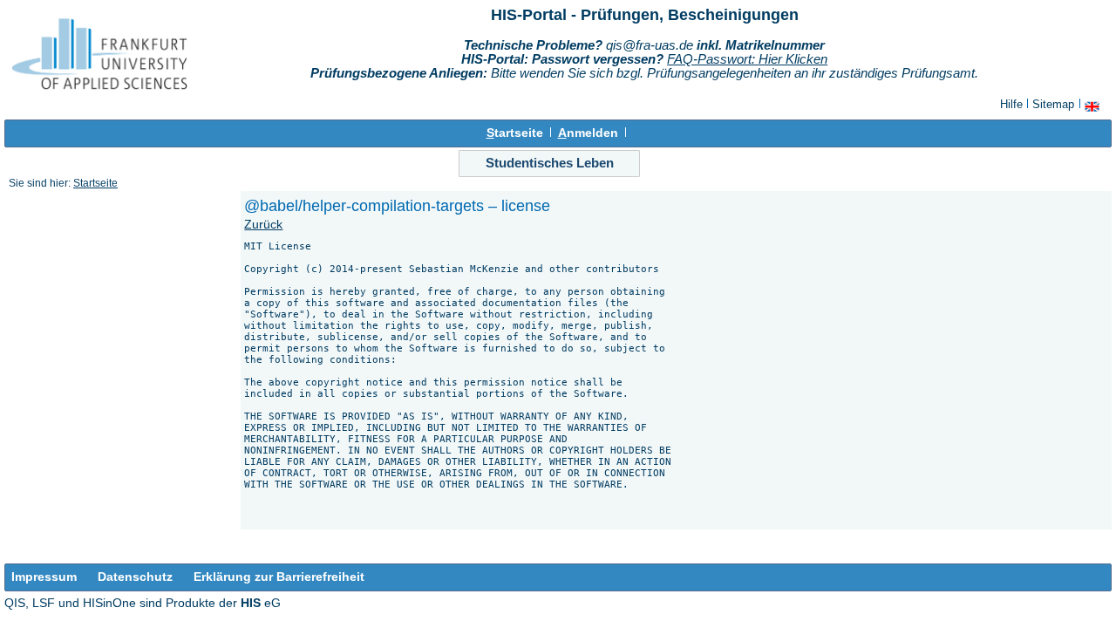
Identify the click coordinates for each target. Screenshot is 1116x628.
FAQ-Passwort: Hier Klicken (747, 59)
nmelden (588, 133)
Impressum (44, 577)
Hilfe (1011, 104)
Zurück (263, 224)
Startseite (95, 182)
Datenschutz (135, 577)
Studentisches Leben (550, 162)
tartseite (515, 133)
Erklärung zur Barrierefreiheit (279, 577)
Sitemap (1053, 104)
